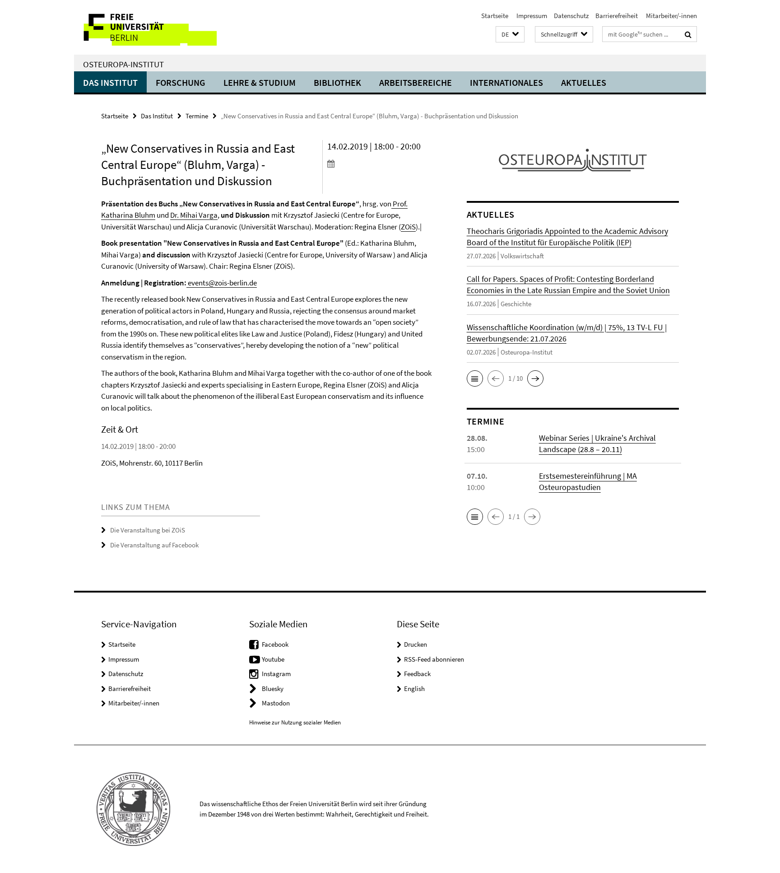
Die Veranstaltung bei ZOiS (147, 530)
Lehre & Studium (259, 82)
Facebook (275, 644)
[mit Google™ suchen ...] (688, 34)
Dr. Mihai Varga (194, 215)
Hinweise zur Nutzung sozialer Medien (295, 722)
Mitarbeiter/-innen (671, 15)
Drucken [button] (415, 644)
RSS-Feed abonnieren (434, 659)
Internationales (506, 82)
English (414, 688)
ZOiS (408, 227)
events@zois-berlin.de (221, 283)
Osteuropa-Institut (123, 64)
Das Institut (110, 82)
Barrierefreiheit (616, 15)
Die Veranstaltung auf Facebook (154, 545)
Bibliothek (337, 82)
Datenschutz (571, 15)
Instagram (276, 673)
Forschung (180, 82)
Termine (197, 116)
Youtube (273, 659)
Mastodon (276, 703)
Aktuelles (583, 82)
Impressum (531, 15)
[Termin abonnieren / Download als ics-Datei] (379, 163)
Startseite (494, 15)
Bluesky (272, 688)
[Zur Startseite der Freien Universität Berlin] (149, 27)
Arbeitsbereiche (415, 82)
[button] (510, 34)
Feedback (417, 673)
